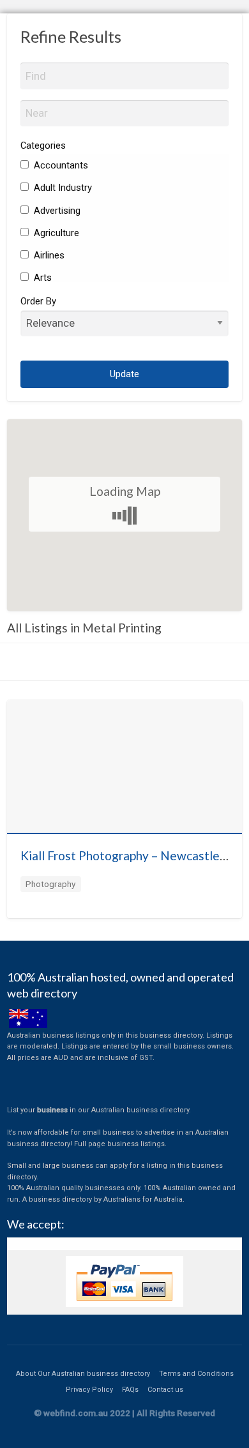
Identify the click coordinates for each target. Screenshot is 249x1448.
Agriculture (55, 233)
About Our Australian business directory (83, 1374)
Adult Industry (61, 187)
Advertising (55, 210)
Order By (38, 301)
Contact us (165, 1389)
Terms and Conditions (196, 1374)
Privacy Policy (89, 1389)
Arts (41, 277)
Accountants (59, 165)
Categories (43, 145)
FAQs (130, 1389)
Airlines (47, 255)
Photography (50, 884)
